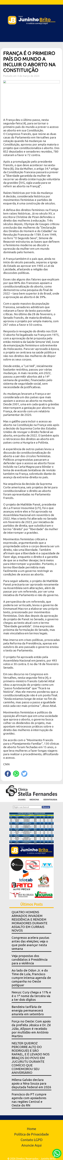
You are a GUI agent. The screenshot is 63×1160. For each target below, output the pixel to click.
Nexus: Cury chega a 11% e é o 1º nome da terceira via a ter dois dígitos (31, 995)
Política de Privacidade (31, 1134)
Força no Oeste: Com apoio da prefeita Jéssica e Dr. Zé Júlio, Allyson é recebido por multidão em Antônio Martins (31, 1029)
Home (31, 1129)
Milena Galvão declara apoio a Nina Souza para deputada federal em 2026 (31, 1083)
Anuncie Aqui (31, 1145)
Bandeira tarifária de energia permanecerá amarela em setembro (28, 1010)
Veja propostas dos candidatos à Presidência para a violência (30, 959)
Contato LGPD (32, 1140)
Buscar (46, 807)
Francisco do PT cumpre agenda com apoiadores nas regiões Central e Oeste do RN (29, 1100)
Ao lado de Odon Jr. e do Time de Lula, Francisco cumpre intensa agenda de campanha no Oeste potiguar (31, 978)
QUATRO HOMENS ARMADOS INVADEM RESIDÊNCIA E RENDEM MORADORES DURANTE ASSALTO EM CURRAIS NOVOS (29, 921)
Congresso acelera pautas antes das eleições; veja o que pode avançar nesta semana (30, 943)
